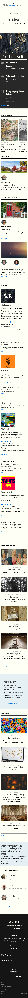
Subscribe (12, 5)
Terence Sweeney (6, 226)
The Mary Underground (14, 653)
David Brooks (5, 142)
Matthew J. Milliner (19, 267)
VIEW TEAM (4, 907)
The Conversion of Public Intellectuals (14, 825)
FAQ (2, 982)
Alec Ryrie (22, 142)
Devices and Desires (14, 738)
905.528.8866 (14, 969)
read (2, 192)
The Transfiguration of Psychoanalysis (12, 269)
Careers (2, 984)
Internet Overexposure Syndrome (14, 767)
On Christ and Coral (14, 569)
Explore (3, 105)
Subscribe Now (12, 703)
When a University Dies (8, 185)
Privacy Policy (3, 989)
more (3, 667)
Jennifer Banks (10, 101)
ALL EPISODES (4, 322)
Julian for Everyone (14, 626)
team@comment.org (14, 971)
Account (20, 5)
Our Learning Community (6, 986)
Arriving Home (5, 229)
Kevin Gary (14, 792)
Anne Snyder (9, 70)
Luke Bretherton (14, 823)
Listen (3, 333)
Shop (2, 995)
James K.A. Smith (10, 86)
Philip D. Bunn (14, 736)
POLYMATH (24, 995)
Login (2, 993)
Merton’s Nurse (14, 597)
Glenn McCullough (6, 267)
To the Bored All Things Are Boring (14, 794)
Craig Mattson (5, 182)
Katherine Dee (14, 765)
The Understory (14, 20)
